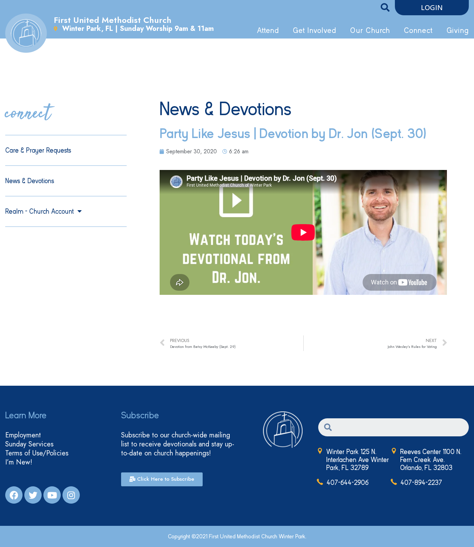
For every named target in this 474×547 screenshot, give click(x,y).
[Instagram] (71, 495)
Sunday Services (29, 444)
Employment (23, 435)
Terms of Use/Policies (36, 453)
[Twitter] (33, 495)
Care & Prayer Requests (38, 150)
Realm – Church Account (39, 211)
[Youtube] (52, 495)
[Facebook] (14, 495)
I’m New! (18, 462)
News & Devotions (29, 181)
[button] (432, 7)
